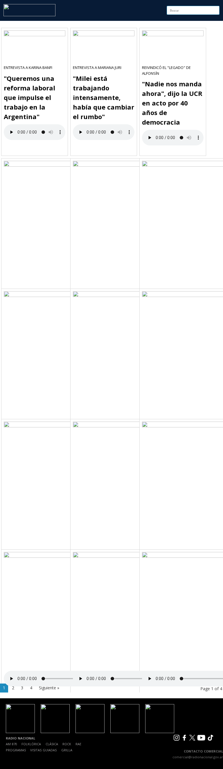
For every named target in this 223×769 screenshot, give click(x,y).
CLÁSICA (52, 744)
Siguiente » (49, 687)
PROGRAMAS (16, 750)
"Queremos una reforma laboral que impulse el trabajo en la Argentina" (29, 97)
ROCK (66, 744)
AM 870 (11, 744)
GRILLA (66, 750)
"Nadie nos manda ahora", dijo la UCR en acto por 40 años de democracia (172, 102)
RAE (78, 744)
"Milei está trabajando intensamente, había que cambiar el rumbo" (103, 97)
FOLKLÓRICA (31, 744)
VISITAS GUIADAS (43, 750)
